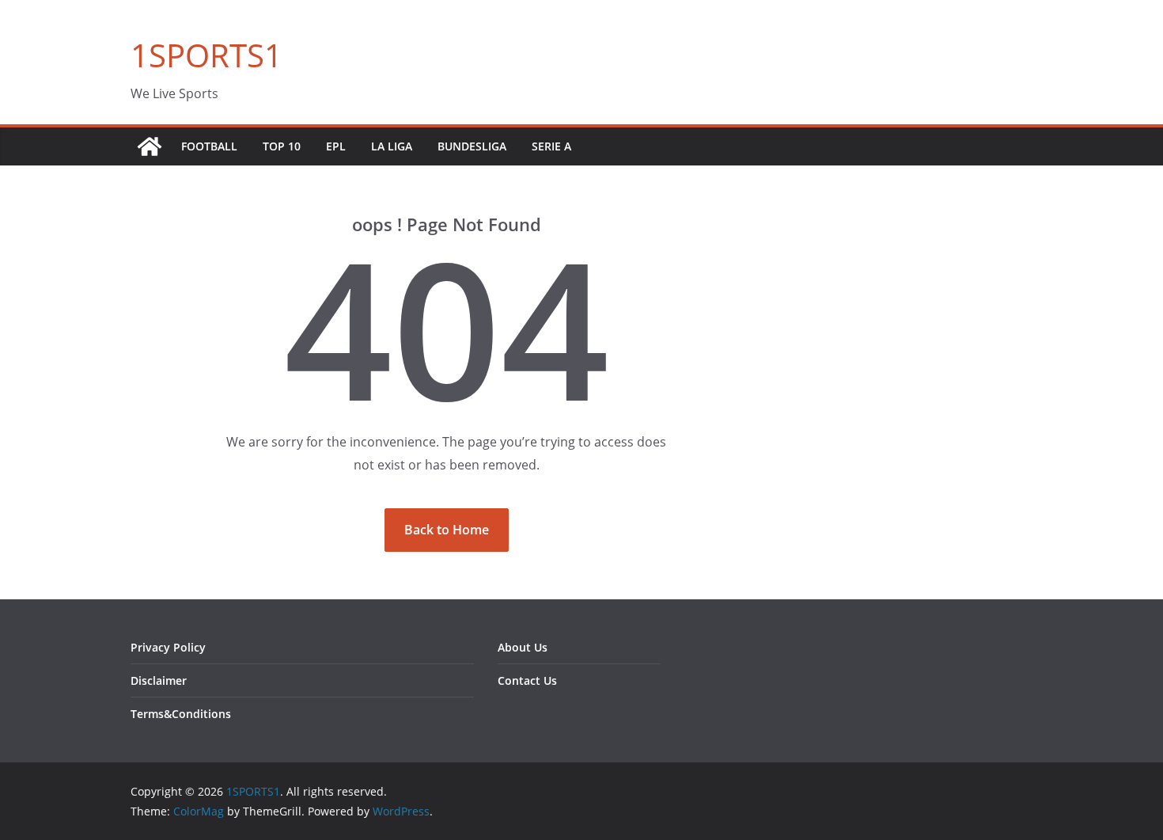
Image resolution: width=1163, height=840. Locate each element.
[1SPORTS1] (150, 146)
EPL (336, 146)
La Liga (391, 146)
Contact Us (527, 680)
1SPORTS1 (206, 55)
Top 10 (282, 146)
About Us (522, 647)
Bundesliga (472, 146)
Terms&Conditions (181, 713)
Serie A (551, 146)
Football (209, 146)
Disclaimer (159, 680)
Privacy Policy (168, 647)
